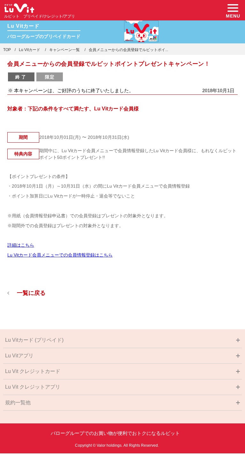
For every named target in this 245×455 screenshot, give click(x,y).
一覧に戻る (31, 293)
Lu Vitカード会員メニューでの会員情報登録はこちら (60, 254)
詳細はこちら (20, 245)
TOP (7, 50)
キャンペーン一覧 (64, 50)
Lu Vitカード (29, 50)
